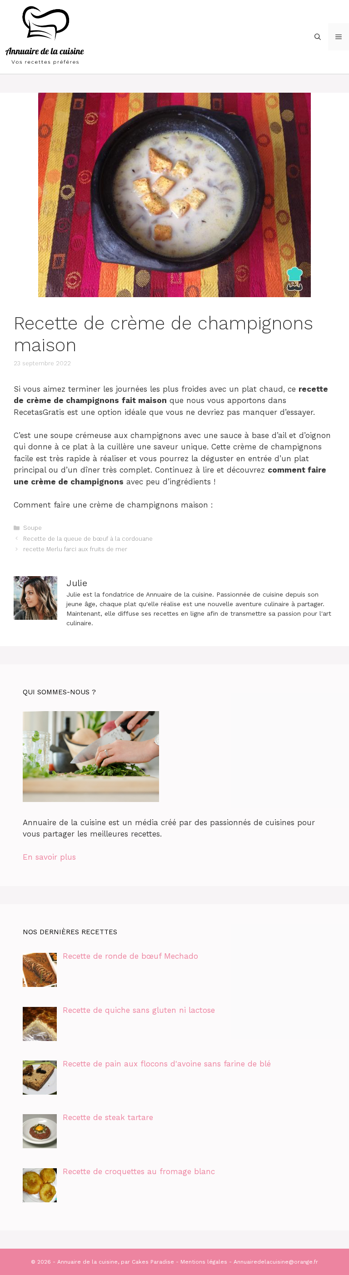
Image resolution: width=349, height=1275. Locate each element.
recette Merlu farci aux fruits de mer (75, 549)
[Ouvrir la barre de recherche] (317, 36)
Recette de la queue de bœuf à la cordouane (88, 538)
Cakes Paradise (153, 1262)
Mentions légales (203, 1262)
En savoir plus (49, 857)
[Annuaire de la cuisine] (45, 35)
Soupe (32, 527)
